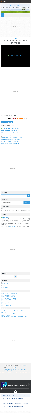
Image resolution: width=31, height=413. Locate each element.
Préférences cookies (26, 372)
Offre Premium (3, 372)
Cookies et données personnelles (14, 372)
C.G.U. (12, 370)
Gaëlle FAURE (13, 226)
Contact (25, 369)
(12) (8, 314)
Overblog (24, 365)
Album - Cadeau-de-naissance (9, 294)
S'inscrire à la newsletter (7, 122)
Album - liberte (5, 302)
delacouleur (15, 6)
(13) (3, 312)
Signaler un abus (5, 370)
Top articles (20, 369)
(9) (14, 317)
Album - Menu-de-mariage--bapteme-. (11, 304)
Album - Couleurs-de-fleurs (8, 296)
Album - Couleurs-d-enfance (8, 298)
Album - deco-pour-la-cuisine (8, 299)
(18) (12, 311)
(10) (8, 315)
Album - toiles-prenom (7, 305)
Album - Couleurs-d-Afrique (8, 295)
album (15, 38)
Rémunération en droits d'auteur (21, 370)
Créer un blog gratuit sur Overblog (9, 369)
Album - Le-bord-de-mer (7, 301)
